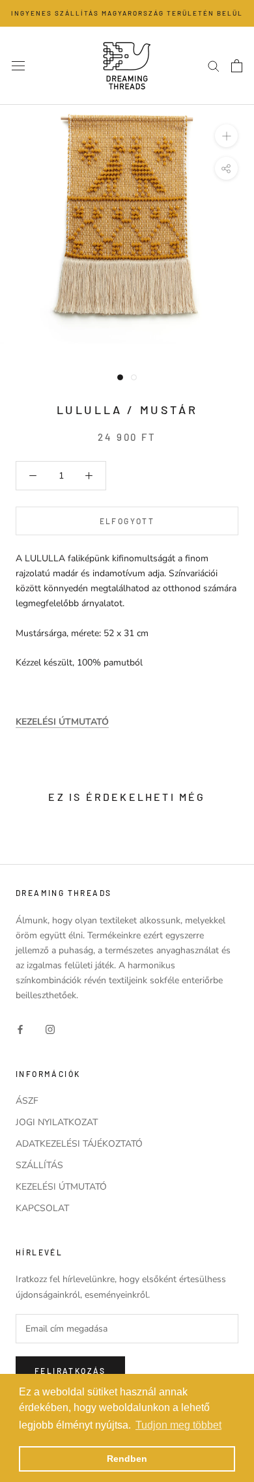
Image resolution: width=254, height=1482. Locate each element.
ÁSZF (27, 1101)
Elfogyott (127, 520)
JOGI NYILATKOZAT (57, 1122)
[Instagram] (50, 1029)
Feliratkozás (70, 1370)
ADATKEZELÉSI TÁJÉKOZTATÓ (79, 1144)
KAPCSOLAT (42, 1208)
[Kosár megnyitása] (236, 65)
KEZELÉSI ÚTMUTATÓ (61, 1187)
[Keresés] (213, 65)
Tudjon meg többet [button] (178, 1425)
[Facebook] (20, 1029)
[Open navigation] (18, 65)
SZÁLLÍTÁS (39, 1165)
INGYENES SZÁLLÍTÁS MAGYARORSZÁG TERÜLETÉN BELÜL (127, 13)
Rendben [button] (127, 1458)
